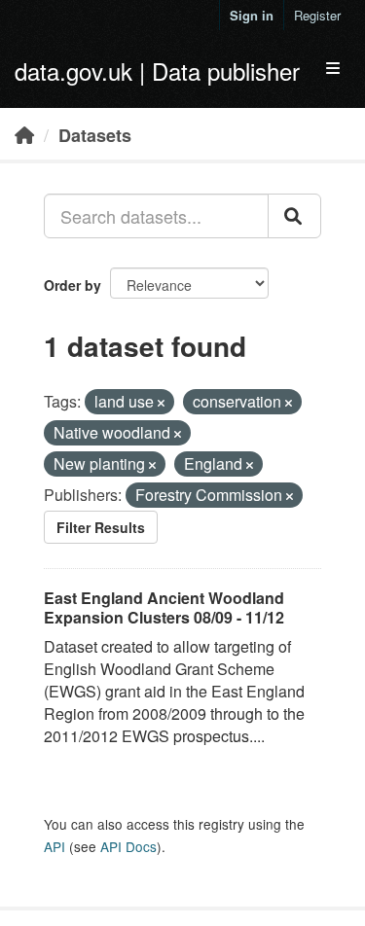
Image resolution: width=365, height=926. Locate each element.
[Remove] (161, 402)
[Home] (24, 134)
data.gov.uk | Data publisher (157, 70)
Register (317, 15)
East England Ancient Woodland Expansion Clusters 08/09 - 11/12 (164, 608)
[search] (294, 216)
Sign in (252, 15)
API (54, 846)
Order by (72, 285)
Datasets (94, 135)
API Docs (128, 846)
